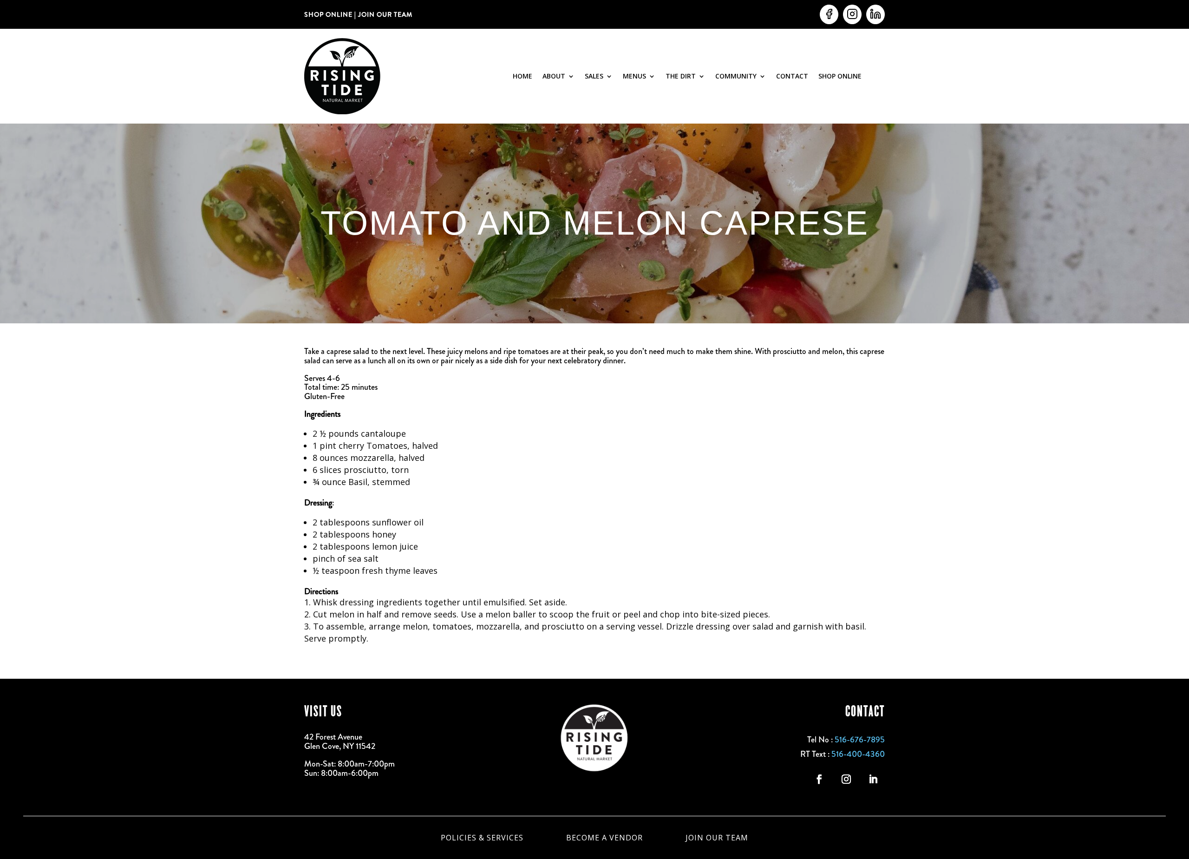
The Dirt (681, 76)
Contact (792, 76)
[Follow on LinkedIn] (873, 779)
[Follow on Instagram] (846, 779)
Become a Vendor (604, 837)
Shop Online (840, 76)
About (553, 76)
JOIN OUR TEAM (384, 14)
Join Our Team (717, 837)
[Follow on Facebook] (819, 779)
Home (522, 76)
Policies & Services (482, 837)
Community (736, 76)
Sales (594, 76)
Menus (634, 76)
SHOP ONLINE (328, 14)
